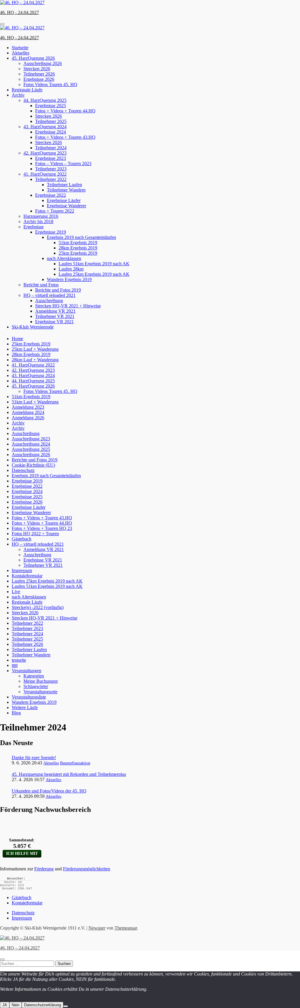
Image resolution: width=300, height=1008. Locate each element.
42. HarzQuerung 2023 (45, 152)
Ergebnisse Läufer (64, 200)
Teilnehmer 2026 (39, 73)
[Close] (2, 959)
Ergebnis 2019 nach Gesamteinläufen (81, 237)
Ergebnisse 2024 (50, 131)
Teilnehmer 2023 (51, 168)
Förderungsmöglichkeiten (86, 868)
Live (16, 591)
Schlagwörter (35, 686)
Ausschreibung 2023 (31, 438)
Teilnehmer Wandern (66, 189)
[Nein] (65, 1006)
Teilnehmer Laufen (64, 184)
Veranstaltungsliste (29, 696)
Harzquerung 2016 (40, 216)
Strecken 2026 (36, 68)
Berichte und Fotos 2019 (58, 289)
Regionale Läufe (27, 89)
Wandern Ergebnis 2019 (69, 279)
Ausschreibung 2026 (42, 63)
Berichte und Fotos (41, 284)
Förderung (44, 868)
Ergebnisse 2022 (50, 195)
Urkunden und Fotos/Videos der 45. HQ (49, 790)
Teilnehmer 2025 (51, 121)
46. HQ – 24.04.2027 (20, 947)
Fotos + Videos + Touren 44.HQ (65, 110)
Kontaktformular (27, 575)
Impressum (22, 570)
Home (17, 338)
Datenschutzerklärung (42, 1005)
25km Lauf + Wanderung (35, 349)
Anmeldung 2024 (28, 412)
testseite (19, 660)
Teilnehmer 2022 (51, 179)
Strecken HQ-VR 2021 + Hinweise (68, 305)
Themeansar (126, 927)
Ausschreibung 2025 (31, 449)
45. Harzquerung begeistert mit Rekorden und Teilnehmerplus (69, 774)
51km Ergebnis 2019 (78, 242)
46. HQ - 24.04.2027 (19, 12)
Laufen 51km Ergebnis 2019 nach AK (94, 263)
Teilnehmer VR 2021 (54, 316)
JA (4, 1005)
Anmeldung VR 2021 (55, 311)
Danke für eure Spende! (34, 757)
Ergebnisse (33, 226)
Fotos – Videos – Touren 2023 (63, 163)
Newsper (96, 927)
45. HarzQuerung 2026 (33, 58)
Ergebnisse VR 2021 (54, 321)
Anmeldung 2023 (28, 407)
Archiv (18, 95)
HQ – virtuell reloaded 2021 (49, 295)
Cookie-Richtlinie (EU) (33, 465)
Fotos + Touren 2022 (54, 210)
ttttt (15, 665)
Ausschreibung (49, 300)
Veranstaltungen (26, 670)
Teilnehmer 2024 (51, 147)
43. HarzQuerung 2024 (45, 126)
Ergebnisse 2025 (50, 105)
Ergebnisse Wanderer (66, 205)
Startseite (20, 47)
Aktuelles (20, 52)
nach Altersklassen (64, 258)
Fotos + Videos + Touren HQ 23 (42, 528)
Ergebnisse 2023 (50, 158)
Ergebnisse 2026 (38, 79)
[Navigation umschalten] (2, 24)
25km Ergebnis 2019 (78, 253)
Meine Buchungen (40, 681)
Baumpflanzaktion (75, 763)
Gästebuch (21, 538)
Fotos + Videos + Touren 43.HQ (65, 137)
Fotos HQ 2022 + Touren (35, 533)
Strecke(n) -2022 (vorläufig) (38, 607)
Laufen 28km (71, 268)
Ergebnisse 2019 (50, 232)
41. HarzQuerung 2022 (45, 174)
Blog (16, 712)
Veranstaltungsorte (40, 691)
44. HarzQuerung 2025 (45, 100)
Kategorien (33, 675)
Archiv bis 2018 (38, 221)
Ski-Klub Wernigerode (33, 326)
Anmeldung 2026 (28, 417)
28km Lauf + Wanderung (35, 359)
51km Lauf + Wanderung (35, 401)
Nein (15, 1005)
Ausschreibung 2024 (31, 443)
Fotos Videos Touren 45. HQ (50, 84)
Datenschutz (23, 470)
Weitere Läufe (25, 707)
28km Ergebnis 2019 (78, 247)
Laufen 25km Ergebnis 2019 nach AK (94, 274)
